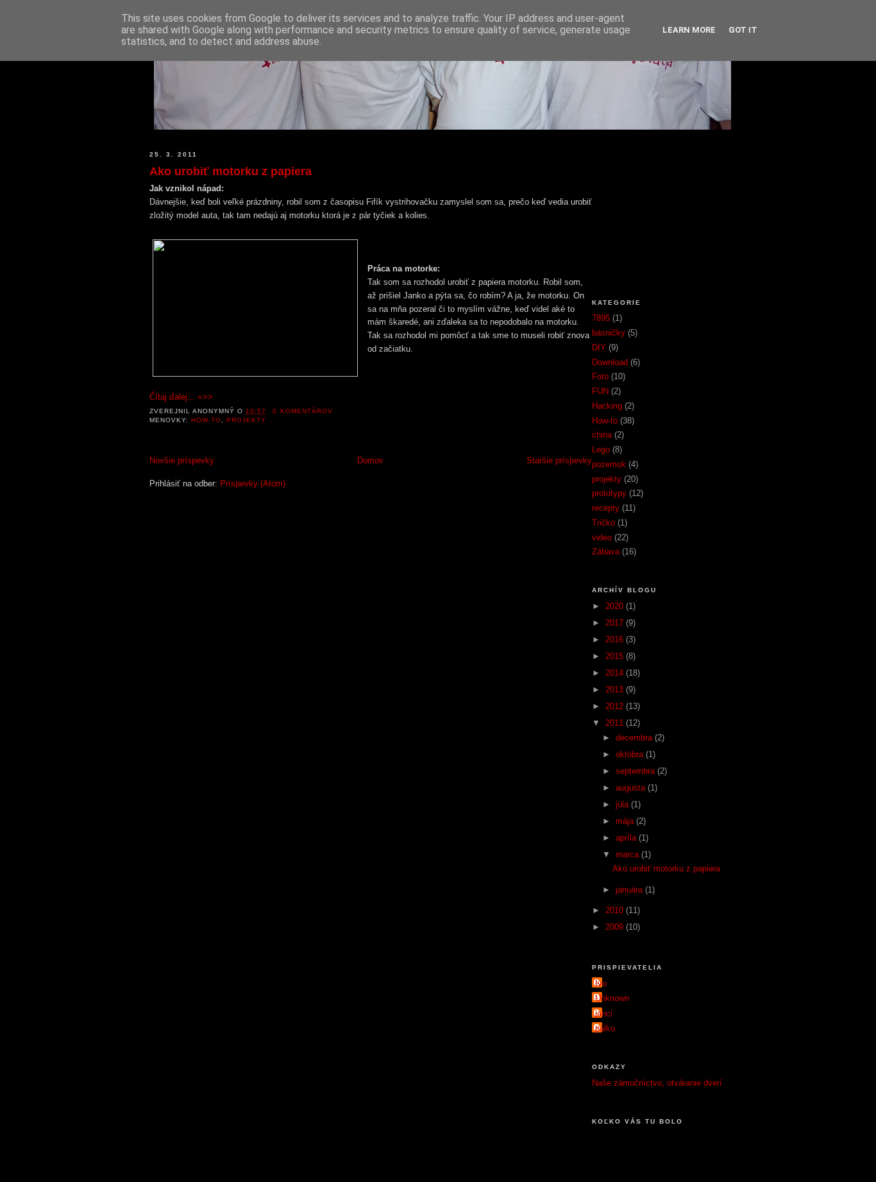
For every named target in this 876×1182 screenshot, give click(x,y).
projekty (246, 420)
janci (603, 1013)
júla (623, 804)
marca (628, 854)
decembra (635, 737)
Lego (601, 449)
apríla (627, 838)
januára (630, 890)
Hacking (607, 406)
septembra (636, 771)
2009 (615, 927)
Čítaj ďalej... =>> (181, 397)
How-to (206, 420)
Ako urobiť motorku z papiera (230, 171)
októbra (631, 754)
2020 (615, 606)
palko (605, 1028)
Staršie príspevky (559, 460)
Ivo (601, 983)
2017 (615, 623)
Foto (600, 376)
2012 (615, 706)
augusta (632, 787)
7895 (601, 318)
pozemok (609, 464)
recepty (605, 508)
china (602, 435)
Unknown (612, 998)
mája (626, 821)
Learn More (689, 30)
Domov (370, 460)
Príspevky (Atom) (252, 483)
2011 (615, 723)
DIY (599, 347)
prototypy (609, 493)
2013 (615, 689)
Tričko (603, 522)
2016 (615, 639)
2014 (615, 673)
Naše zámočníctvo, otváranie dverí (657, 1083)
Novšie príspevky (181, 460)
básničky (608, 333)
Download (610, 362)
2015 (615, 656)
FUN (600, 391)
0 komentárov (302, 411)
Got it (743, 30)
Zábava (605, 551)
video (602, 537)
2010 (615, 910)
